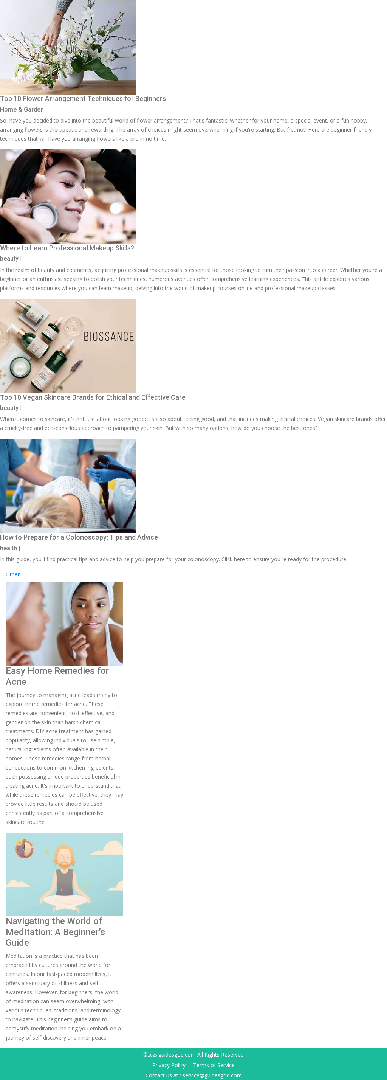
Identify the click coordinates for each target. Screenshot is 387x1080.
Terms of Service (214, 1065)
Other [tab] (13, 574)
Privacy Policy (169, 1065)
